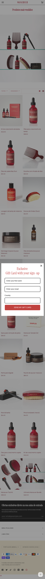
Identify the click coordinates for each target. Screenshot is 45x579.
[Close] (41, 265)
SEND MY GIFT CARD (22, 307)
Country (7, 295)
